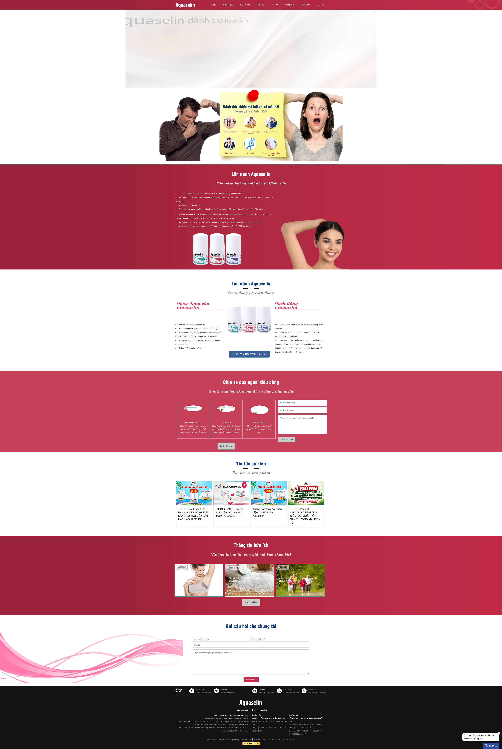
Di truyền (250, 153)
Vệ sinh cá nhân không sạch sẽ (271, 154)
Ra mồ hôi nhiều (259, 740)
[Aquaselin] (190, 5)
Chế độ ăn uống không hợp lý (250, 133)
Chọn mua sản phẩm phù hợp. (250, 354)
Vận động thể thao (230, 132)
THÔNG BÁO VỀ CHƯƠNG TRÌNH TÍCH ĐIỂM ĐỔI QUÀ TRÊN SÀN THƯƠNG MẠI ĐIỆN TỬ (305, 516)
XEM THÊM (226, 446)
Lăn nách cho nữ (288, 740)
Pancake (479, 744)
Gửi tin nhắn (477, 739)
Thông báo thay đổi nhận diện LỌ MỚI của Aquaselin (267, 512)
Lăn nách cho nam (273, 740)
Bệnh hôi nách (246, 740)
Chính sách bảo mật (214, 740)
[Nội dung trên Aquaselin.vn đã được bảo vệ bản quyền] (251, 745)
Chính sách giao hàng (231, 740)
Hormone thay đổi (271, 132)
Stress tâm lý (230, 153)
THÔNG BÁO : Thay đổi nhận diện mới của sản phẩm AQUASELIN (229, 512)
